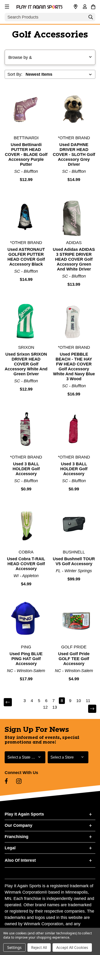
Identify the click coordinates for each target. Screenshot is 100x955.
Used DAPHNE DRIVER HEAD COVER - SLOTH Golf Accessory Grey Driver (74, 154)
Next (89, 709)
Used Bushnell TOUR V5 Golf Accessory (74, 561)
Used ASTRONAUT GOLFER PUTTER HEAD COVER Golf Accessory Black (26, 257)
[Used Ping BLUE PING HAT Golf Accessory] (26, 619)
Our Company (18, 825)
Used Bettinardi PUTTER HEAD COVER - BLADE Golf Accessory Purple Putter (26, 154)
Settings (14, 947)
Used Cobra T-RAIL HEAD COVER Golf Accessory (26, 563)
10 (78, 700)
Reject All (39, 947)
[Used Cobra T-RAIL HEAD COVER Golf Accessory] (26, 524)
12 (45, 707)
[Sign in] (84, 7)
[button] (6, 6)
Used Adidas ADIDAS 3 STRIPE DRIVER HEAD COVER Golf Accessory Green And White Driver (74, 259)
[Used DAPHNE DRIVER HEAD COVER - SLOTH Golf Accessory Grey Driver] (74, 110)
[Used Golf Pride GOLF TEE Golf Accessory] (74, 619)
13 (54, 707)
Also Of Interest (20, 860)
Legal (10, 848)
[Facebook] (6, 781)
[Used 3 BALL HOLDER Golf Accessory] (26, 429)
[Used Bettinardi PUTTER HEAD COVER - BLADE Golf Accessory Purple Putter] (26, 110)
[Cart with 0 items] (93, 6)
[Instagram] (19, 781)
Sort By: (14, 74)
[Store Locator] (75, 7)
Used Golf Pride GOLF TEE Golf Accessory (74, 658)
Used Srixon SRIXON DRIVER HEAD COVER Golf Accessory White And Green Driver (26, 364)
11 (88, 700)
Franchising (16, 836)
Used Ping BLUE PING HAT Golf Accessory (26, 658)
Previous (11, 702)
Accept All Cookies (72, 947)
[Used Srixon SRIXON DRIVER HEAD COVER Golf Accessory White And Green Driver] (26, 319)
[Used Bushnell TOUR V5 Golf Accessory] (74, 524)
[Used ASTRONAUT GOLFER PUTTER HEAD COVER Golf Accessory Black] (26, 215)
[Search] (90, 18)
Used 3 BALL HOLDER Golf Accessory (26, 469)
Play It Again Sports (24, 814)
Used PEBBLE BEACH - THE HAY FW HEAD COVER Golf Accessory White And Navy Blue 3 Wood (74, 366)
